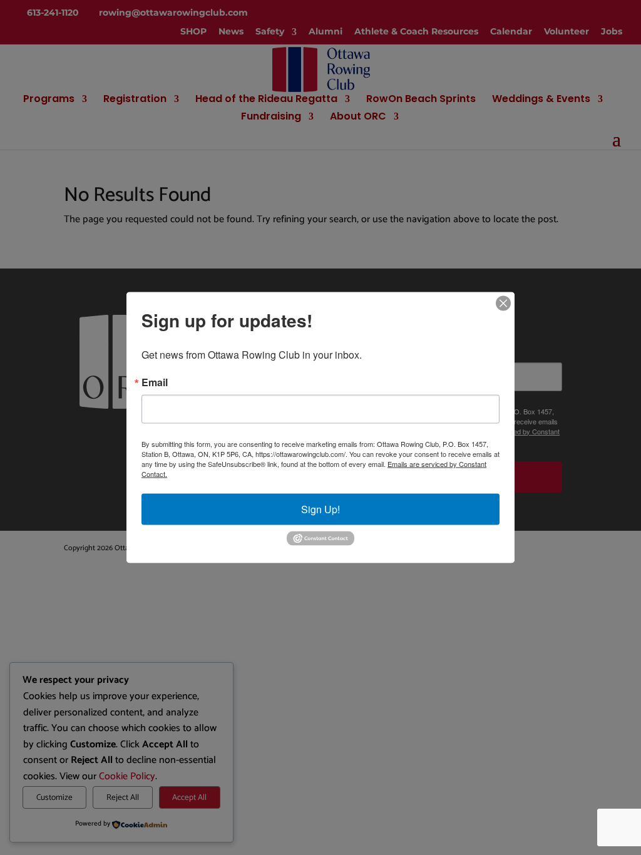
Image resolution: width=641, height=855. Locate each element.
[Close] (503, 303)
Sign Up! (320, 509)
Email (154, 382)
